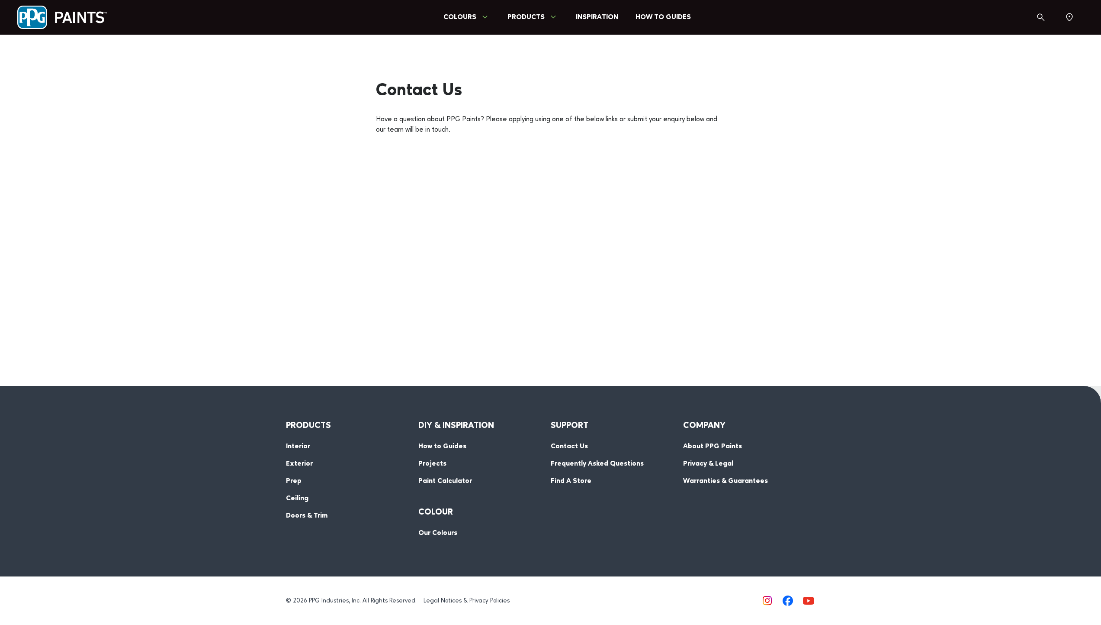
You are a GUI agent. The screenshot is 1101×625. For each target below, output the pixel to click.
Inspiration (597, 17)
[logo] (62, 17)
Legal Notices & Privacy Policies (467, 601)
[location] (1069, 17)
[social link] (767, 601)
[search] (1041, 17)
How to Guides (663, 17)
